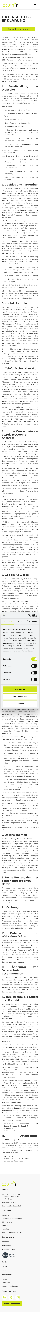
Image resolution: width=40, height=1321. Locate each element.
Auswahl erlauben (20, 696)
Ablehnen (20, 704)
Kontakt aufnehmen (12, 1303)
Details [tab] (19, 621)
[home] (10, 4)
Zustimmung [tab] (7, 621)
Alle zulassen (20, 689)
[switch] (34, 666)
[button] (35, 4)
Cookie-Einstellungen (18, 29)
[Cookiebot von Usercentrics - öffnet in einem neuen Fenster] (28, 615)
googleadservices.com (21, 761)
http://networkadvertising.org (15, 818)
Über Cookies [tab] (32, 621)
